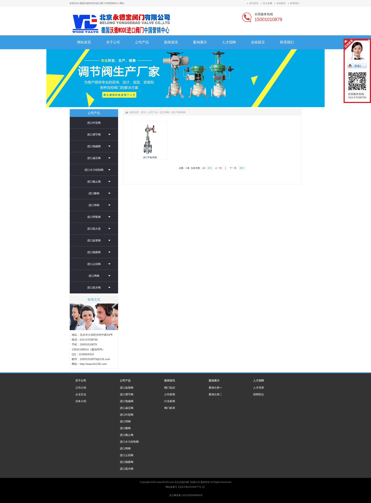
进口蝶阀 (93, 193)
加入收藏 (267, 3)
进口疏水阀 (94, 287)
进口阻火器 (94, 228)
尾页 (241, 168)
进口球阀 (93, 205)
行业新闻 (169, 401)
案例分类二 (215, 394)
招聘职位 (258, 394)
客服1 (357, 65)
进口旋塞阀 (94, 240)
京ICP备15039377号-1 (191, 487)
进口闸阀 (93, 275)
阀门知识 (169, 387)
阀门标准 (169, 407)
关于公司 (80, 380)
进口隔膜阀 (94, 252)
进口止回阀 (94, 263)
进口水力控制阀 (93, 169)
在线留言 (281, 3)
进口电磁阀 (94, 146)
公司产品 (152, 112)
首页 (143, 112)
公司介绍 (80, 387)
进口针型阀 (94, 122)
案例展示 (214, 380)
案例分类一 (215, 387)
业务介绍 (80, 401)
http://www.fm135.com (93, 363)
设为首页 (253, 3)
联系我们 (295, 3)
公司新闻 (169, 394)
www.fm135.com (165, 482)
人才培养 (258, 387)
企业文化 (80, 394)
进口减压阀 (94, 158)
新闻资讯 (169, 380)
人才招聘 (258, 380)
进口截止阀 (94, 181)
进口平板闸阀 (179, 112)
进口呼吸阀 (94, 216)
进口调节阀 (94, 134)
